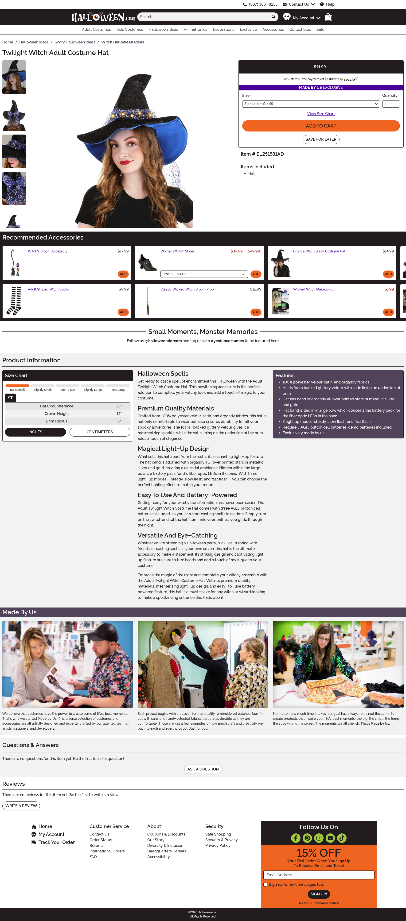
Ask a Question (203, 769)
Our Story (155, 840)
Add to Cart (321, 126)
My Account (51, 834)
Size (246, 95)
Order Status (101, 840)
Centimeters (100, 432)
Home (45, 826)
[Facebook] (296, 838)
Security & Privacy (221, 840)
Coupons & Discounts (166, 834)
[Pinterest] (307, 838)
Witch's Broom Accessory (47, 251)
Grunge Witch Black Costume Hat (319, 251)
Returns (96, 845)
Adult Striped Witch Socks (48, 289)
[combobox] (203, 16)
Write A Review (21, 806)
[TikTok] (342, 838)
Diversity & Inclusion (165, 845)
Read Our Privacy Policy (319, 903)
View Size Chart (321, 114)
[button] (301, 17)
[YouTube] (330, 838)
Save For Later (321, 139)
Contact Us (299, 4)
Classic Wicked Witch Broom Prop (187, 289)
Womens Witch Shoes (177, 251)
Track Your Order (57, 842)
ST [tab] (10, 398)
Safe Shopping (218, 834)
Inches (35, 432)
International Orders (107, 851)
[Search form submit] (273, 16)
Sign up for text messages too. (296, 884)
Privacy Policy (217, 845)
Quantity (390, 95)
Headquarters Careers (166, 851)
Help (330, 4)
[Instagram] (319, 838)
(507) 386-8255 (263, 4)
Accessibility (158, 857)
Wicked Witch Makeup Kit (313, 289)
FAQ (93, 857)
